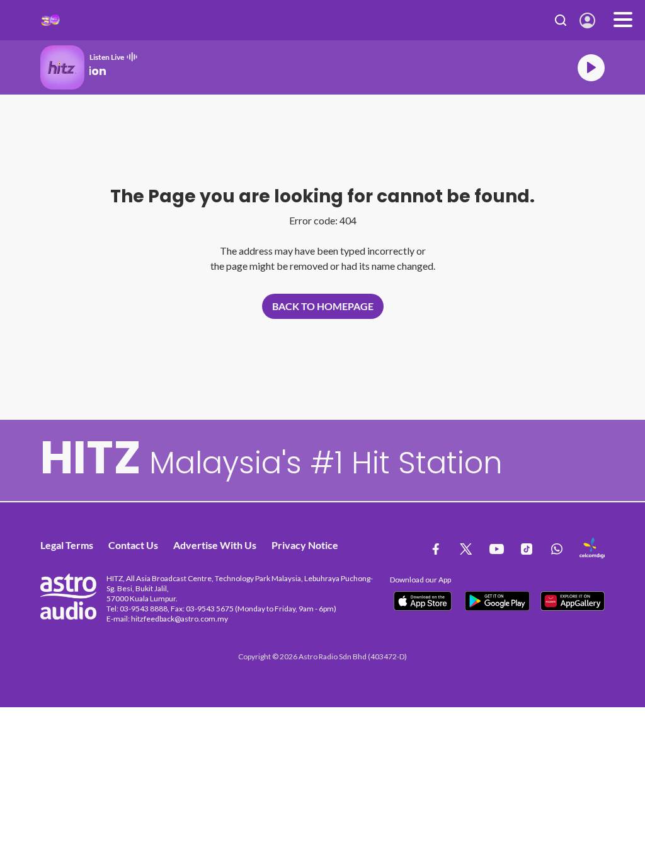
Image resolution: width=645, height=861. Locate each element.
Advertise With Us (214, 545)
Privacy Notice (304, 545)
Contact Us (133, 545)
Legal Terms (66, 545)
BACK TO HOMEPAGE (323, 306)
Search (560, 20)
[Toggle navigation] (623, 20)
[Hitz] (50, 20)
